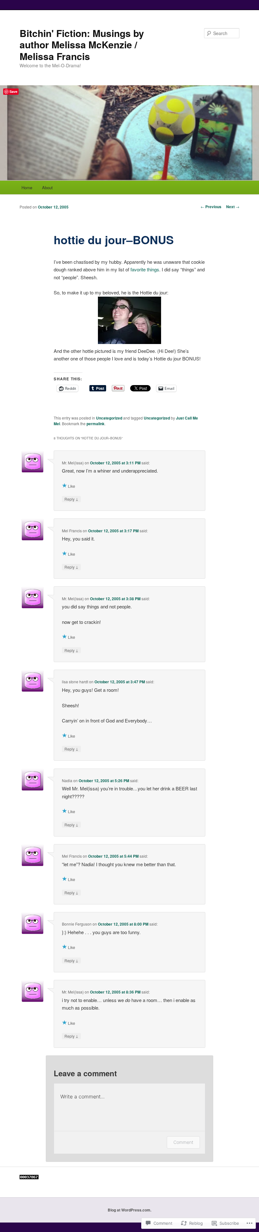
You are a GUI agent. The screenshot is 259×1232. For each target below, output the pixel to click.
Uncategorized (109, 418)
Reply (71, 499)
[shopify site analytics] (29, 1178)
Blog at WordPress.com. (129, 1210)
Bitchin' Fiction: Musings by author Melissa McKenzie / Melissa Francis (82, 44)
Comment (183, 1142)
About (47, 187)
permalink (96, 423)
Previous (211, 206)
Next (232, 206)
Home (26, 187)
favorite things (144, 269)
